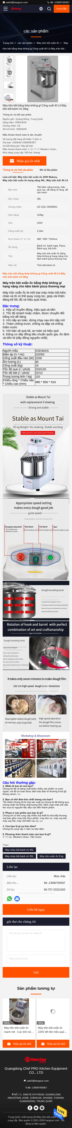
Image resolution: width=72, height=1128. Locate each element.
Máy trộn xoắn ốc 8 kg (51, 856)
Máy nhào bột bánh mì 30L (19, 856)
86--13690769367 (59, 2)
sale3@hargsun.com (17, 2)
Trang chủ (8, 43)
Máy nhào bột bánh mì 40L (19, 849)
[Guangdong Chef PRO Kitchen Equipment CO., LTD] (16, 9)
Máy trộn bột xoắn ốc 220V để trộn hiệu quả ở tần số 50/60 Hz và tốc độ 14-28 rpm (53, 1030)
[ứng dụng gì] (9, 898)
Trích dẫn (61, 8)
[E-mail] (17, 899)
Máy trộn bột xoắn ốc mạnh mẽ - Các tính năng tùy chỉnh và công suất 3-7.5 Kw (19, 1030)
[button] (9, 101)
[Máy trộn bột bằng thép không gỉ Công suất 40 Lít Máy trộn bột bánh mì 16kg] (42, 78)
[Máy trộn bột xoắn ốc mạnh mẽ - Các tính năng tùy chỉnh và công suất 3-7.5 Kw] (19, 1011)
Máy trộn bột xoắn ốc (48, 43)
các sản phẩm (25, 43)
